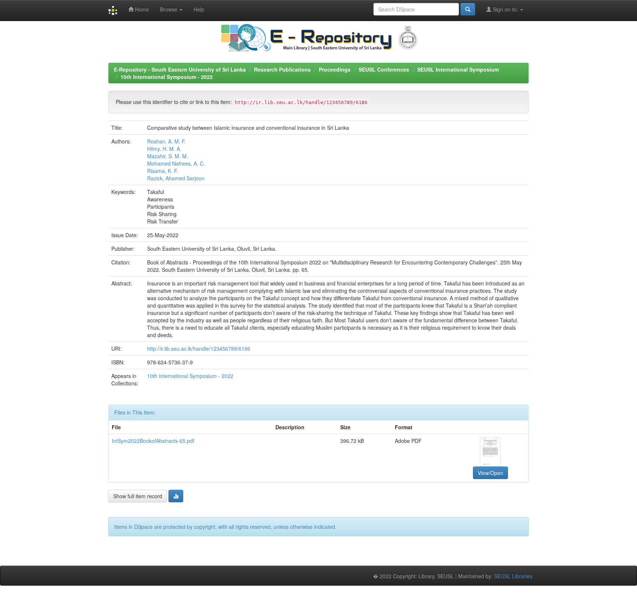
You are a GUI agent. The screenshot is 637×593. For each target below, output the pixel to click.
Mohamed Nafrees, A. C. (176, 163)
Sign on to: (505, 9)
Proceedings (335, 69)
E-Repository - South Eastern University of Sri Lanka (180, 69)
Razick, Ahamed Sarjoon (176, 178)
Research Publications (282, 69)
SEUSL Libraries (513, 576)
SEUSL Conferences (384, 69)
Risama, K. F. (162, 170)
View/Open (490, 472)
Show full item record (137, 496)
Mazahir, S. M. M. (167, 156)
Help (199, 9)
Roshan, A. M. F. (166, 141)
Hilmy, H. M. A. (164, 148)
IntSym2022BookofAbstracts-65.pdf (153, 440)
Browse (169, 9)
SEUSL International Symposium (458, 69)
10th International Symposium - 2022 (167, 76)
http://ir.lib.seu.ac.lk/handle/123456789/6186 (198, 348)
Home (141, 9)
